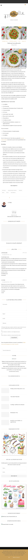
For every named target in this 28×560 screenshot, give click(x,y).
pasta (3, 192)
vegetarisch (13, 192)
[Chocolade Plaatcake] (5, 398)
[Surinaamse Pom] (5, 414)
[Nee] (25, 555)
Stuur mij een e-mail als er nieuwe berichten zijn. (11, 335)
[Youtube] (17, 1)
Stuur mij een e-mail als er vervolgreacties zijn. (10, 331)
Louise (10, 202)
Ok (9, 557)
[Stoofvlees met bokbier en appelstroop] (5, 422)
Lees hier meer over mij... (14, 371)
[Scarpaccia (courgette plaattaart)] (14, 232)
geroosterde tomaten (12, 190)
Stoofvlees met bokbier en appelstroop (16, 421)
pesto (7, 192)
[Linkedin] (15, 1)
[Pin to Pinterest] (14, 197)
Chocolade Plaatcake (15, 396)
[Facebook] (10, 1)
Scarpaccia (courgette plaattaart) (14, 243)
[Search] (26, 5)
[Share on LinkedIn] (15, 197)
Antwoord (25, 252)
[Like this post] (10, 197)
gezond (20, 190)
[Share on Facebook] (11, 197)
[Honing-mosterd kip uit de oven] (5, 390)
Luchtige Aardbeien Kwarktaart (17, 404)
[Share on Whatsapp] (16, 197)
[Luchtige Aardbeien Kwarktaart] (5, 406)
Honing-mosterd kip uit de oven (17, 388)
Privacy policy (16, 557)
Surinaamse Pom (14, 412)
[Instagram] (12, 1)
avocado (4, 190)
